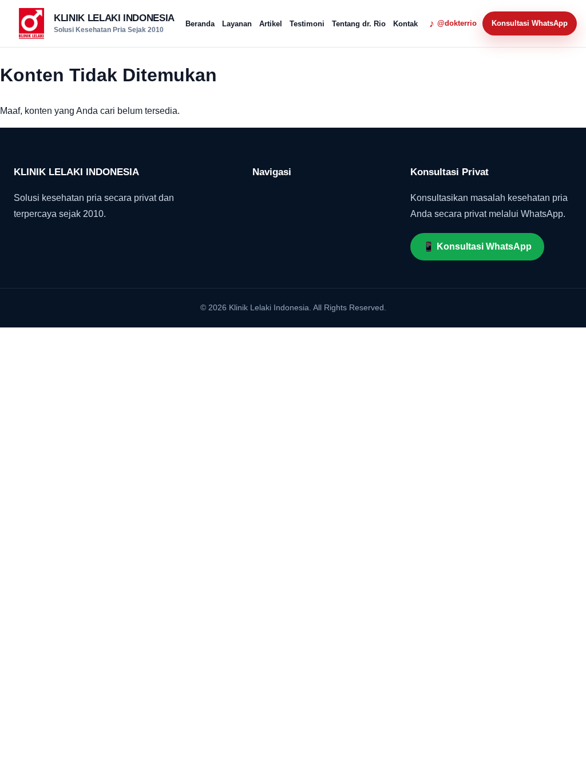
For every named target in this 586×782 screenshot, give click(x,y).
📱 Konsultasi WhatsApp (477, 246)
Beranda (200, 23)
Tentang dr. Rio (359, 23)
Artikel (270, 23)
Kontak (405, 23)
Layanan (237, 23)
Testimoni (307, 23)
